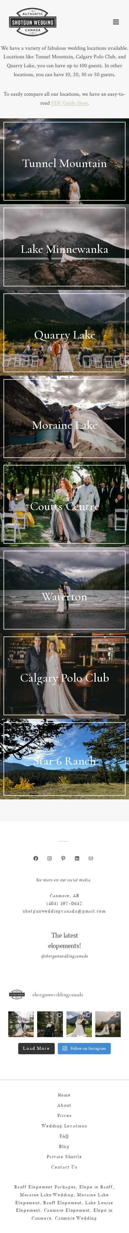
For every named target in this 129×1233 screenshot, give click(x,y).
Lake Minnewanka (64, 249)
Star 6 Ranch (64, 760)
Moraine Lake (64, 425)
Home (64, 1095)
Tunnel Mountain (64, 163)
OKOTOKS (64, 695)
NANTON (64, 523)
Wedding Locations (64, 1126)
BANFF (64, 180)
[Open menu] (115, 21)
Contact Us (64, 1167)
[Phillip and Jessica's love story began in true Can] (21, 1024)
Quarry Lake (64, 334)
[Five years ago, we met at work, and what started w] (50, 1024)
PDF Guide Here (69, 103)
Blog (64, 1147)
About (64, 1106)
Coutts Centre (64, 506)
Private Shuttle (64, 1157)
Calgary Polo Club (64, 677)
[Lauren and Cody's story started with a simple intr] (79, 1024)
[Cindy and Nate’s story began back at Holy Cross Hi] (108, 1024)
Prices (64, 1116)
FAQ (64, 1137)
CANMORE (64, 352)
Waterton (64, 596)
